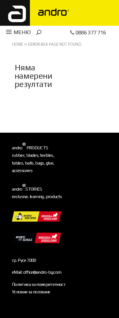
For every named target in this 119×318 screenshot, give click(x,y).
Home (17, 44)
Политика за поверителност (39, 284)
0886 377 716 (91, 32)
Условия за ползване (31, 291)
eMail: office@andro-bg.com (36, 272)
